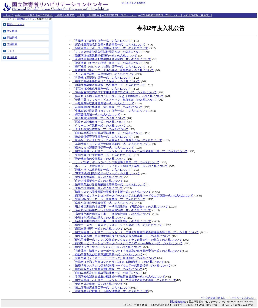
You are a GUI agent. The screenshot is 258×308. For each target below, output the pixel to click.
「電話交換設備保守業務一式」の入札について (101, 88)
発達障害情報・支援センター (119, 15)
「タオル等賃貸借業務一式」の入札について (100, 129)
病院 (59, 15)
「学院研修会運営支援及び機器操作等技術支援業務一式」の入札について (118, 276)
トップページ (9, 19)
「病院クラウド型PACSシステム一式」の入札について (107, 247)
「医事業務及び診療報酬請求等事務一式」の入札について (108, 184)
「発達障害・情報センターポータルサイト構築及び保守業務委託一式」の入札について (127, 250)
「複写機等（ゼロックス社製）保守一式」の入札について (108, 66)
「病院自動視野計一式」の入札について (97, 228)
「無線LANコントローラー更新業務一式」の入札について (108, 199)
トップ (8, 15)
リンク (11, 50)
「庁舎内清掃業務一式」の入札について (97, 180)
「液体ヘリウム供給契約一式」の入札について (101, 169)
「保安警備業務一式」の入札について (96, 114)
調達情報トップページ (25, 19)
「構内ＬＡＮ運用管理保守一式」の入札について (103, 147)
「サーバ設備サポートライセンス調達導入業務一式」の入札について (115, 162)
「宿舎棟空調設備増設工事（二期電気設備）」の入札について (111, 213)
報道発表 (12, 57)
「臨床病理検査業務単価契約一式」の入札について (104, 55)
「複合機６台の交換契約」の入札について (99, 158)
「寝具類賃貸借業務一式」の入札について (99, 118)
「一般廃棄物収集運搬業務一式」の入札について (103, 103)
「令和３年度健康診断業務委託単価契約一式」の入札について (111, 59)
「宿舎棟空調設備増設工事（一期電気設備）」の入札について (111, 221)
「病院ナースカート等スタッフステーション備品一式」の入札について (117, 224)
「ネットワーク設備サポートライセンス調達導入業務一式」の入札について (120, 166)
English (141, 2)
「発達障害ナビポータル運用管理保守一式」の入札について (110, 48)
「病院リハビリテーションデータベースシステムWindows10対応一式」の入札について (127, 243)
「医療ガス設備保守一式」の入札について (99, 121)
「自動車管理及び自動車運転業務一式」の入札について (107, 132)
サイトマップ (128, 2)
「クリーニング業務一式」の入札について (99, 125)
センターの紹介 (25, 15)
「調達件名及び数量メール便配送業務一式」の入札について (110, 291)
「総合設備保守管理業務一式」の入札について (101, 136)
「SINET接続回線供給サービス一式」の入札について (106, 173)
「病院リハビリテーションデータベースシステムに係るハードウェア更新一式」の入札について (132, 195)
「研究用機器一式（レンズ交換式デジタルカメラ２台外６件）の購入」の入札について (127, 239)
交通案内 (12, 44)
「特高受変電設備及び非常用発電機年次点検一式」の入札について (114, 92)
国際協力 (93, 15)
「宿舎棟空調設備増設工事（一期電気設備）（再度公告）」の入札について (120, 206)
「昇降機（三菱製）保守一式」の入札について (101, 40)
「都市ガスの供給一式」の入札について (97, 283)
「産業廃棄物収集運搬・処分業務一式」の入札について (107, 107)
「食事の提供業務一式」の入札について (97, 188)
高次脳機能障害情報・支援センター (159, 15)
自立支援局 (45, 15)
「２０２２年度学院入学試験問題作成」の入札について (107, 51)
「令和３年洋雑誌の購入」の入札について (99, 217)
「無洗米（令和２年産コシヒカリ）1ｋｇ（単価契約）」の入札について (118, 96)
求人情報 (12, 31)
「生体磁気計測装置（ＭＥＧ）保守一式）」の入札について (110, 110)
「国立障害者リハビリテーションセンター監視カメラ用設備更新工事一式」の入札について (129, 151)
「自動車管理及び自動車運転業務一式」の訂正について (107, 272)
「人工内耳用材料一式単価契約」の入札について (103, 73)
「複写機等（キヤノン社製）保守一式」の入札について (107, 62)
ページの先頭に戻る (213, 297)
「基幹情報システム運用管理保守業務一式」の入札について (110, 143)
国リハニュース (15, 24)
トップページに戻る (241, 297)
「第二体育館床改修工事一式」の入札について (101, 287)
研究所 (69, 15)
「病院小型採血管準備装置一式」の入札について (103, 202)
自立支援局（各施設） (197, 15)
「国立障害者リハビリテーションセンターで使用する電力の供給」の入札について (124, 280)
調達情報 (12, 37)
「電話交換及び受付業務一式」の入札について (101, 154)
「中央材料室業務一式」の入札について (97, 177)
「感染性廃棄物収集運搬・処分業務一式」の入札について (108, 44)
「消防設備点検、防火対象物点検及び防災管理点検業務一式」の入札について (121, 236)
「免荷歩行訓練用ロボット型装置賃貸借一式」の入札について (111, 210)
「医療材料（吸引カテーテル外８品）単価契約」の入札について (113, 70)
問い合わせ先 (177, 301)
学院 (81, 15)
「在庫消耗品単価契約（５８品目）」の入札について (106, 81)
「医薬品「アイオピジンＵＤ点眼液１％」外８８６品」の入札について (117, 140)
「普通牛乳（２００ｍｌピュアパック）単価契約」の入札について (114, 99)
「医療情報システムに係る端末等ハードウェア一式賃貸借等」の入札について (121, 265)
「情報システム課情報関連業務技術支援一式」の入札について (111, 191)
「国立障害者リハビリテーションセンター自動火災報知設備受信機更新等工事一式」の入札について (135, 232)
